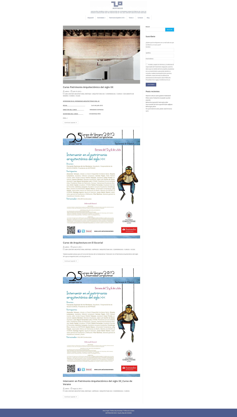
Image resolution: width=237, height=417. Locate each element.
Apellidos (148, 53)
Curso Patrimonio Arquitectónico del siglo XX (88, 87)
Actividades (100, 17)
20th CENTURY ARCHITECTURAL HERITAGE (78, 94)
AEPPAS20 (95, 249)
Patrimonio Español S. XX (116, 17)
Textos (131, 17)
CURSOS (119, 94)
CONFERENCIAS (111, 94)
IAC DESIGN (128, 413)
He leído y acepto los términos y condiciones (160, 64)
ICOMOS (72, 96)
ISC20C (78, 96)
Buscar (148, 26)
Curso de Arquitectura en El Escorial (83, 242)
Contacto (140, 17)
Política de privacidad (116, 410)
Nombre (148, 47)
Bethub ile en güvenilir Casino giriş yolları (157, 102)
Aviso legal (106, 410)
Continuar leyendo (71, 122)
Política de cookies (129, 410)
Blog (148, 17)
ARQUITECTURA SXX (98, 94)
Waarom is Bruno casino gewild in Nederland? (158, 95)
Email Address (149, 59)
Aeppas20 (91, 17)
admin (67, 91)
